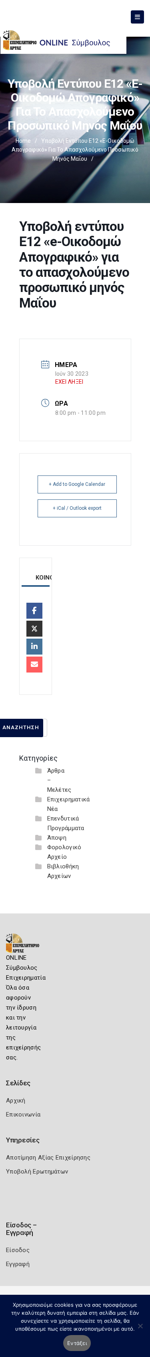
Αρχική (16, 1100)
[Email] (34, 665)
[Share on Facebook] (34, 611)
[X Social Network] (34, 629)
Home (23, 141)
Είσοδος (18, 1250)
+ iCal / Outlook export (77, 508)
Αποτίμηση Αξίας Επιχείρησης (48, 1157)
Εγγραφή (18, 1264)
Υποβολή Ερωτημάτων (37, 1171)
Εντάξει (77, 1343)
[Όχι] (140, 1330)
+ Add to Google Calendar (77, 484)
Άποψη (57, 837)
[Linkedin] (34, 647)
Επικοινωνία (23, 1114)
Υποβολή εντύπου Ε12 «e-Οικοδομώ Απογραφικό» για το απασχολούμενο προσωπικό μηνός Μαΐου (75, 150)
